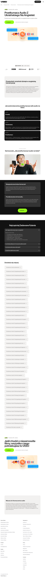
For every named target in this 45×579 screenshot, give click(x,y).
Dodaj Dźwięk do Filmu (5, 522)
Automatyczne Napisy (5, 530)
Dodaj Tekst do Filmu (4, 526)
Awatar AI (25, 522)
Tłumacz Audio (13, 4)
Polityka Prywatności (26, 546)
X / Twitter (25, 563)
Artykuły (2, 553)
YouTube (24, 559)
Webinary (2, 555)
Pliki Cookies (25, 550)
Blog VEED (2, 551)
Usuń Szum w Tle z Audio (27, 532)
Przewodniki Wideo (4, 557)
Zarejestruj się (37, 1)
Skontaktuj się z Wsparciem (28, 552)
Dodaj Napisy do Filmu (5, 524)
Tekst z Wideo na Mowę (27, 536)
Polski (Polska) (3, 575)
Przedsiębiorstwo (4, 546)
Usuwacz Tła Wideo (26, 538)
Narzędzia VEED (6, 4)
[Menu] (43, 2)
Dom (1, 4)
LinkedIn (24, 561)
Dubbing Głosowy (26, 540)
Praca (24, 544)
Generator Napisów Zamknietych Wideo (8, 532)
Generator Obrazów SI (27, 524)
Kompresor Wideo (4, 534)
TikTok (24, 567)
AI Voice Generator (26, 528)
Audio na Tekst (3, 528)
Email (24, 568)
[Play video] (22, 164)
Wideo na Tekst (3, 538)
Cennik (2, 544)
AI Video (24, 526)
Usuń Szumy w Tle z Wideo (27, 534)
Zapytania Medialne (26, 554)
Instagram (25, 565)
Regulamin (25, 548)
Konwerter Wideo (4, 536)
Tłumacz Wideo (3, 540)
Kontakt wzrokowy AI (27, 530)
